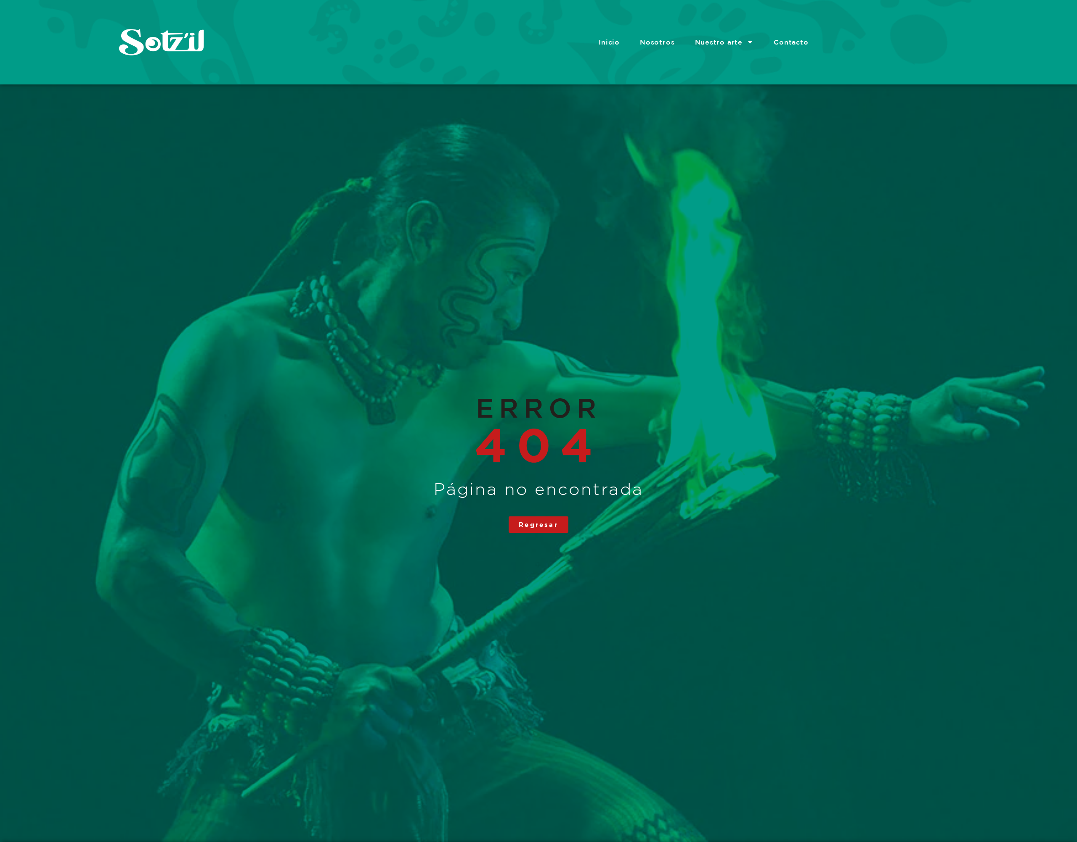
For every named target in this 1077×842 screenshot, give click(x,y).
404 (538, 444)
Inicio (609, 42)
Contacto (791, 42)
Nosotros (657, 42)
